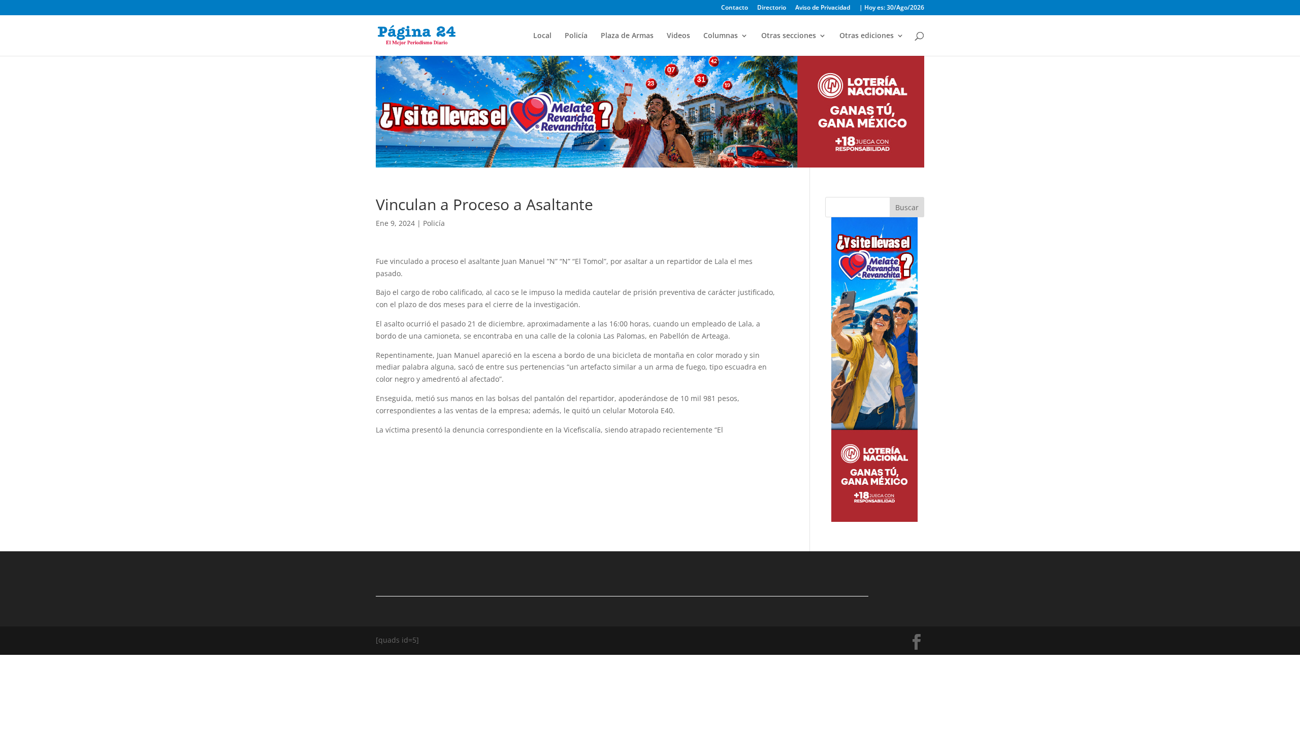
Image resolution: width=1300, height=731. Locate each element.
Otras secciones (788, 36)
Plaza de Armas (627, 36)
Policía (576, 36)
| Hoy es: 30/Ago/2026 (891, 8)
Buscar (907, 207)
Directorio (771, 8)
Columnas (720, 36)
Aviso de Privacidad (822, 8)
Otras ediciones (866, 36)
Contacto (734, 8)
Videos (678, 36)
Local (542, 36)
